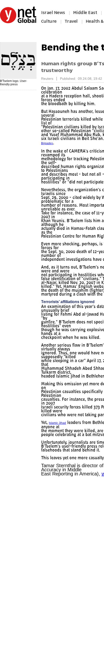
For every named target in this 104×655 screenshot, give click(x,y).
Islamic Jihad (58, 426)
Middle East (85, 12)
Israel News (53, 12)
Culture (49, 21)
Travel (71, 21)
